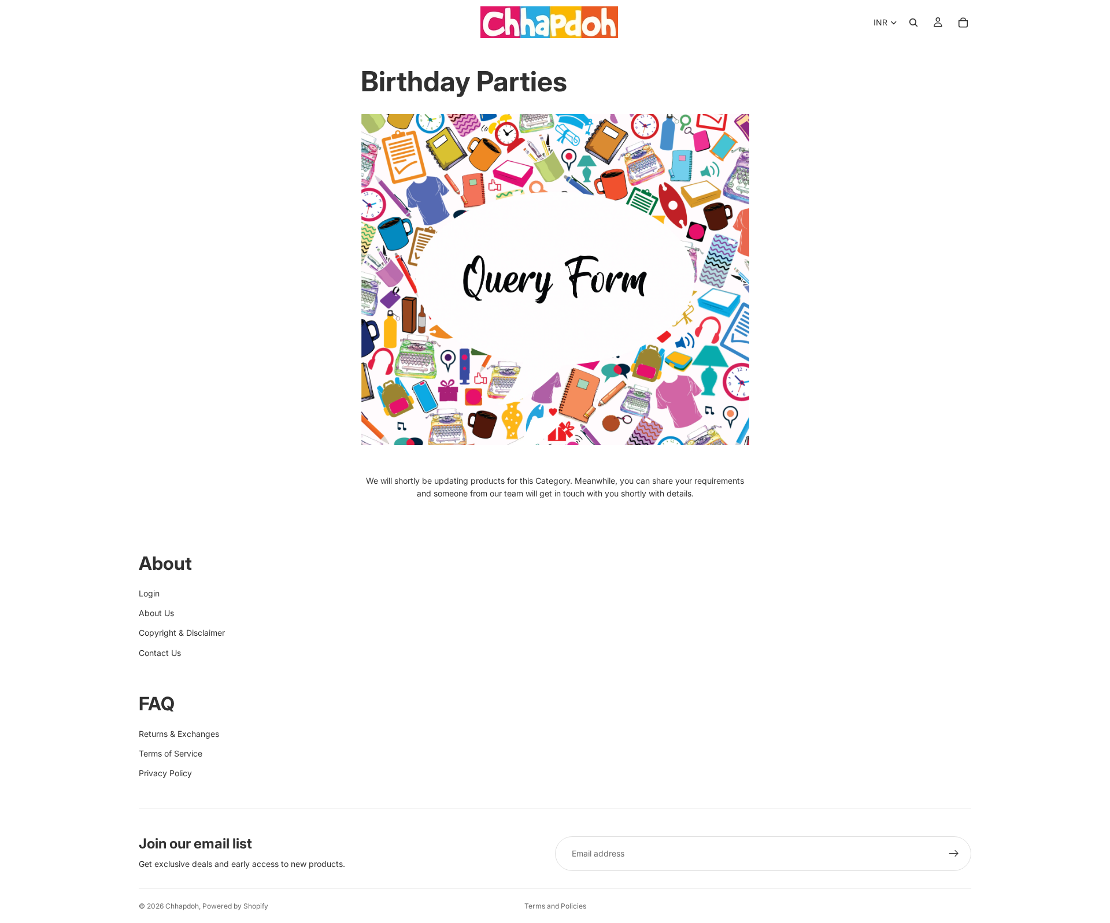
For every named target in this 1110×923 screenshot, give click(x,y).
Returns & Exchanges (179, 734)
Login (149, 593)
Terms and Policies (555, 906)
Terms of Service (170, 753)
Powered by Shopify (235, 906)
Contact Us (160, 653)
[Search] (913, 22)
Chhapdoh (182, 906)
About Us (156, 613)
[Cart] (963, 22)
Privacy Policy (165, 773)
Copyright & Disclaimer (182, 632)
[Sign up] (954, 854)
